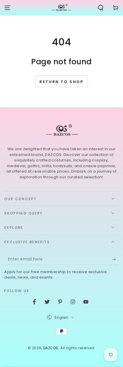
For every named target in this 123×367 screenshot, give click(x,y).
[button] (100, 8)
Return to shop (61, 81)
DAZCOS (51, 347)
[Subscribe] (115, 259)
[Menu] (7, 8)
